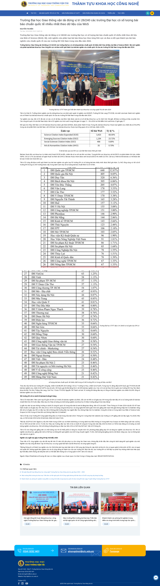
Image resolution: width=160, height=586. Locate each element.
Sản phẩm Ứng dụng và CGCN (93, 13)
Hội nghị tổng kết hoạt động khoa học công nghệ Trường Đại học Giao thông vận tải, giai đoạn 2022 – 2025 (53, 472)
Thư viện (121, 13)
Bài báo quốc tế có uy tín (49, 13)
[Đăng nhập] (152, 13)
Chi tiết (27, 524)
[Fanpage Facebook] (19, 584)
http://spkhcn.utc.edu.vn (30, 576)
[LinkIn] (23, 584)
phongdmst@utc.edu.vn (29, 574)
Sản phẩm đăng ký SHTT (71, 13)
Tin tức (33, 13)
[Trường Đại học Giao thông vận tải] (44, 4)
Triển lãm (111, 13)
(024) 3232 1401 (29, 571)
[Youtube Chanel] (27, 584)
